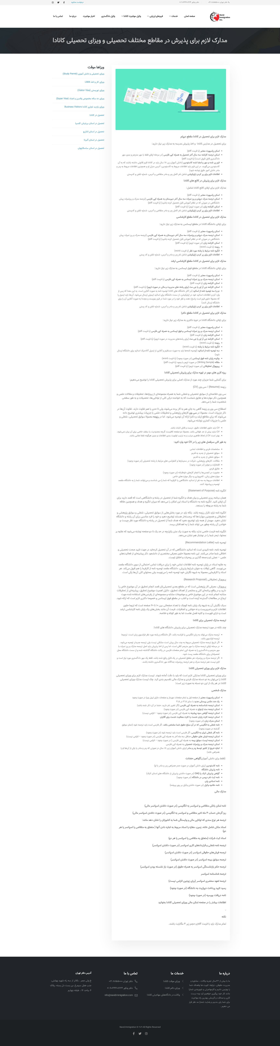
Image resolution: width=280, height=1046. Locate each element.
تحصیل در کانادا (97, 115)
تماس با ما (58, 16)
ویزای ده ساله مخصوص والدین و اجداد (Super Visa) (80, 99)
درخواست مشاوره (77, 2)
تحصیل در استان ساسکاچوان (91, 148)
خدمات (174, 16)
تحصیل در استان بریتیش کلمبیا (89, 123)
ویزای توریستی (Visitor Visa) (90, 90)
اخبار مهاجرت (89, 16)
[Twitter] (58, 2)
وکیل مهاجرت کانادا (132, 16)
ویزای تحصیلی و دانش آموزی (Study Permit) (83, 74)
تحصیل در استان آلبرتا (94, 140)
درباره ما (73, 16)
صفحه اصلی (189, 16)
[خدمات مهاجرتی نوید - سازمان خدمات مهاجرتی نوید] (220, 16)
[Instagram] (52, 2)
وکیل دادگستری (108, 16)
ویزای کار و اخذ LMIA (94, 82)
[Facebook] (64, 2)
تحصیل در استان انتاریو (93, 132)
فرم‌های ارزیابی (156, 16)
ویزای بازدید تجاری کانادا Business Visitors (84, 107)
